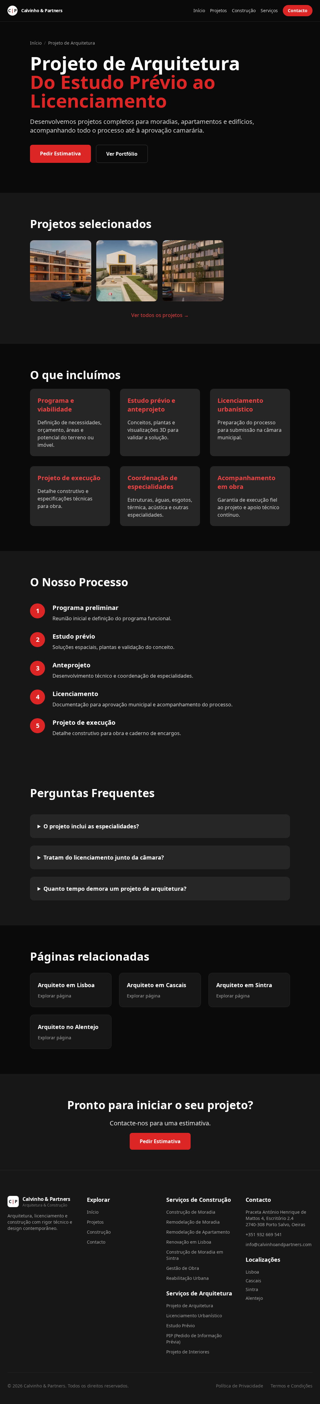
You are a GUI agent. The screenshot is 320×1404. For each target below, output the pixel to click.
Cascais (253, 1281)
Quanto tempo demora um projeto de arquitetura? (115, 888)
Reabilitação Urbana (187, 1278)
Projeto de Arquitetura (71, 43)
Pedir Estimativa (60, 153)
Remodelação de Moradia (193, 1222)
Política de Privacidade (239, 1386)
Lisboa (252, 1272)
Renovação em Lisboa (188, 1242)
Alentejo (254, 1298)
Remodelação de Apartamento (198, 1232)
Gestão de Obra (182, 1268)
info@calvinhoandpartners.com (279, 1244)
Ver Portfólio (122, 153)
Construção (244, 10)
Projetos (218, 10)
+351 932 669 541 (264, 1234)
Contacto (298, 10)
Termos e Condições (291, 1386)
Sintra (252, 1289)
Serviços (269, 10)
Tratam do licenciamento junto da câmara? (103, 857)
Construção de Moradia (190, 1212)
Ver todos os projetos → (160, 315)
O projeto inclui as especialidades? (91, 826)
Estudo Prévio (180, 1325)
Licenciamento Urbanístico (194, 1316)
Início (199, 10)
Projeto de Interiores (187, 1352)
